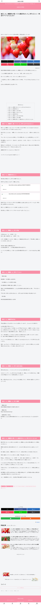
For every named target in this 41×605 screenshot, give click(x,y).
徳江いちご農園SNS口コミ (14, 109)
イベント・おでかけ (10, 486)
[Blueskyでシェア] (25, 401)
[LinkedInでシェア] (20, 407)
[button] (33, 64)
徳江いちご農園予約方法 (13, 114)
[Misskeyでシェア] (34, 401)
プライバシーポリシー (10, 600)
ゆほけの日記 (20, 1)
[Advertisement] (20, 24)
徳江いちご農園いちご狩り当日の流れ (16, 115)
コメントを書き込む (20, 587)
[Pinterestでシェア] (11, 407)
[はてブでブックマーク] (16, 404)
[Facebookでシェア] (6, 404)
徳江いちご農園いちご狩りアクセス (15, 112)
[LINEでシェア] (34, 404)
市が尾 (21, 486)
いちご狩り (3, 486)
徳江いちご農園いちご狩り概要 (15, 117)
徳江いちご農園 (25, 486)
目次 (19, 104)
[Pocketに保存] (25, 404)
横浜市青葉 (31, 486)
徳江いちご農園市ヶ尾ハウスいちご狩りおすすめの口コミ (20, 107)
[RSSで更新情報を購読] (30, 518)
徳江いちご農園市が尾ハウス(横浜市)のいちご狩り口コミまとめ (21, 119)
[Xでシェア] (6, 401)
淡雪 (35, 486)
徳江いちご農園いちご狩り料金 (15, 110)
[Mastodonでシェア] (16, 401)
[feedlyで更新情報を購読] (10, 518)
